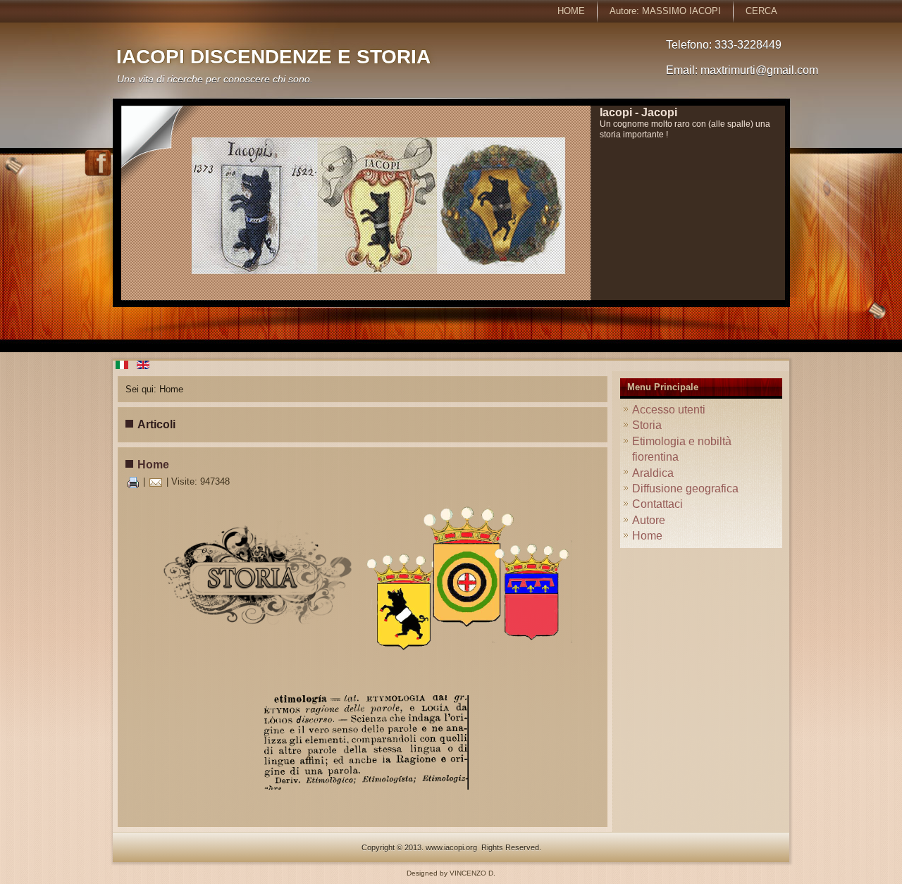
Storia (647, 425)
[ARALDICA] (469, 650)
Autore (648, 520)
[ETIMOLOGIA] (362, 742)
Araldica (653, 473)
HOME (571, 11)
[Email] (155, 481)
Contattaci (657, 504)
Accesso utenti (668, 410)
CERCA (761, 11)
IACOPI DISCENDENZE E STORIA (273, 57)
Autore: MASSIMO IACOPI (665, 11)
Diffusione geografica (685, 488)
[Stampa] (133, 481)
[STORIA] (253, 653)
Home (153, 465)
